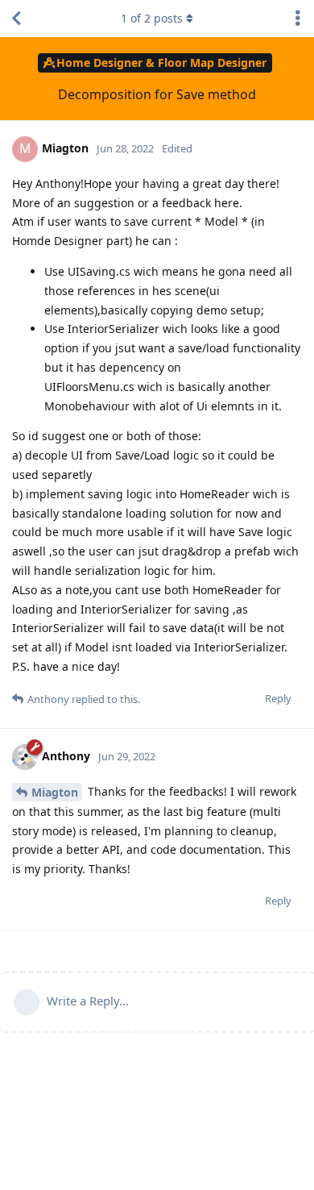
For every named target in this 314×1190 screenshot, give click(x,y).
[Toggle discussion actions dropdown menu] (298, 18)
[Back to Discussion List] (16, 18)
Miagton (54, 792)
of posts (152, 18)
